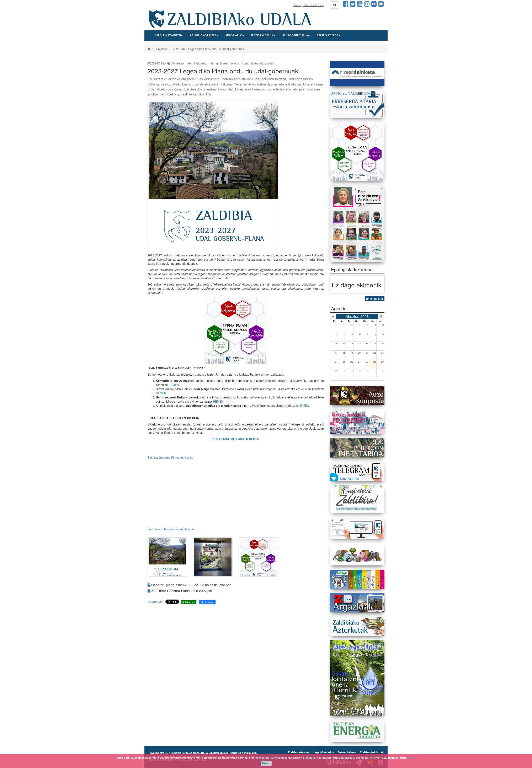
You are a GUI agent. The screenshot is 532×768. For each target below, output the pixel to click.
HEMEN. (304, 405)
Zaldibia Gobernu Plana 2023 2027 (171, 457)
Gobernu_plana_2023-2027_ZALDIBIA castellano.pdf (190, 584)
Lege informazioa (323, 752)
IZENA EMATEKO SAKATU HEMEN (235, 439)
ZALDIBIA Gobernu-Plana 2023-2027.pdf (181, 590)
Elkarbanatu (155, 602)
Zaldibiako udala (203, 35)
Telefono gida (328, 35)
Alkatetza (177, 63)
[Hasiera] (149, 49)
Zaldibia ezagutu (167, 35)
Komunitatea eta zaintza (257, 63)
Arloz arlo (233, 35)
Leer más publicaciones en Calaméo (172, 529)
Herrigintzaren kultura (224, 63)
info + (411, 757)
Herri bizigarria (197, 63)
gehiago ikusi (374, 299)
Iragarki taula (262, 35)
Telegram (208, 602)
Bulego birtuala (295, 35)
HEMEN (174, 385)
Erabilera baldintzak (371, 752)
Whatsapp (189, 602)
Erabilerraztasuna (298, 752)
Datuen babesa (347, 752)
